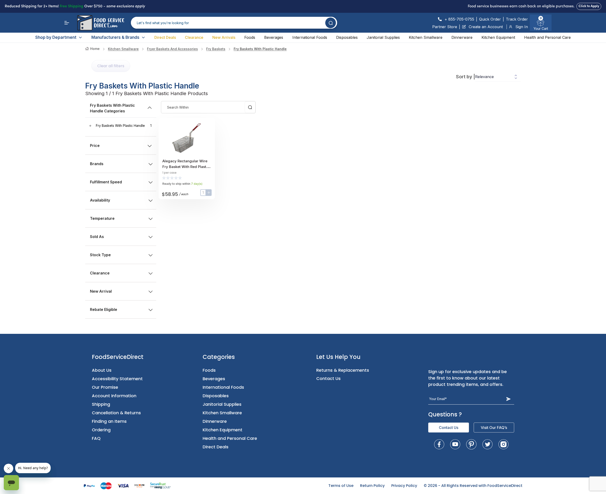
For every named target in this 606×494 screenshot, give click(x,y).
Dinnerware (461, 37)
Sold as (97, 236)
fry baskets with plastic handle (260, 49)
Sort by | (465, 76)
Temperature (102, 218)
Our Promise (105, 387)
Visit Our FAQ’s (494, 427)
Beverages (273, 37)
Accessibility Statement (117, 379)
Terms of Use (340, 485)
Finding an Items (109, 421)
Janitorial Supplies (383, 37)
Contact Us (328, 378)
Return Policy (372, 485)
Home (95, 49)
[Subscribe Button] (508, 399)
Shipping (101, 404)
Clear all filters (110, 66)
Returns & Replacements (342, 370)
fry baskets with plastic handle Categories (112, 108)
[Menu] (67, 22)
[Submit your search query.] (330, 23)
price (95, 145)
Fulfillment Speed (106, 182)
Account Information (114, 396)
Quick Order (490, 19)
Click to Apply (589, 6)
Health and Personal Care (547, 37)
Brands (96, 163)
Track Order (517, 19)
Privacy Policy (404, 485)
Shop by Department (55, 37)
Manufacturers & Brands (115, 37)
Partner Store (444, 26)
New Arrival (101, 291)
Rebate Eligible (103, 309)
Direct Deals (165, 37)
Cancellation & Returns (116, 413)
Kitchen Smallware (425, 37)
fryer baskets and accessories (172, 49)
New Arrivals (223, 37)
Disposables (347, 37)
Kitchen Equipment (498, 37)
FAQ (96, 438)
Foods (249, 37)
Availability (100, 200)
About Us (101, 370)
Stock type (100, 254)
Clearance (194, 37)
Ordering (101, 430)
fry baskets (215, 49)
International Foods (309, 37)
